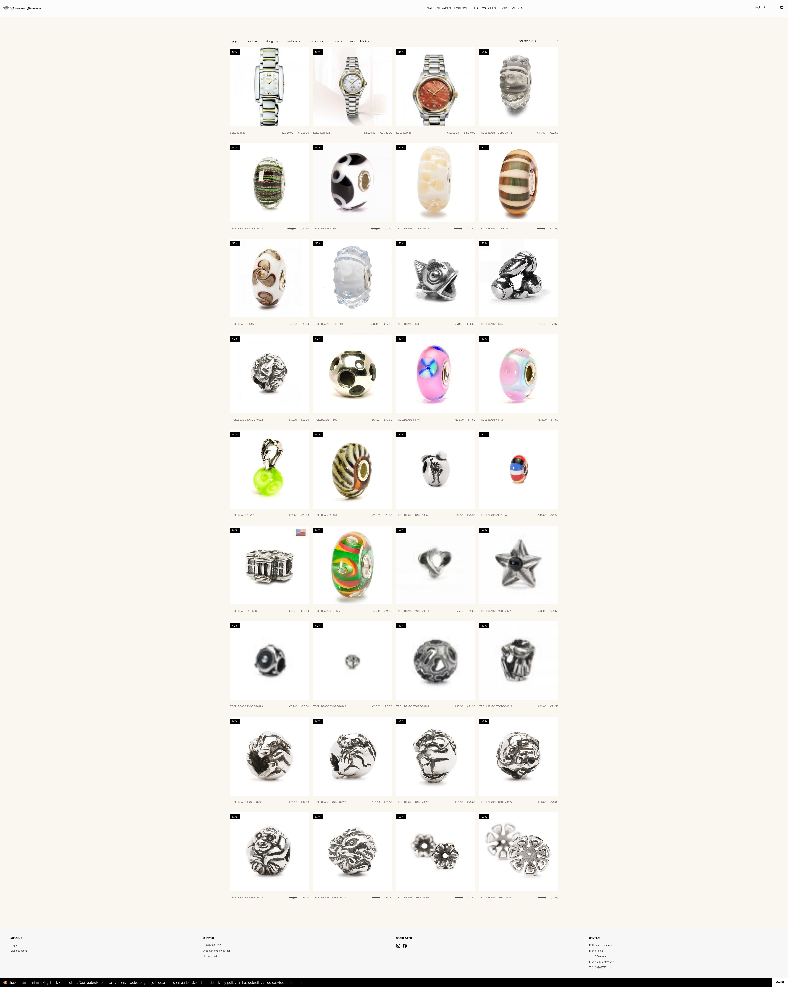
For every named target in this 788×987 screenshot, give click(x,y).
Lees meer (294, 982)
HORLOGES (462, 8)
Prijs (235, 41)
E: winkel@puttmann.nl (602, 961)
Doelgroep (272, 41)
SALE (430, 8)
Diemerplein (596, 950)
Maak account (18, 950)
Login (758, 7)
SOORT (504, 8)
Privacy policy (211, 956)
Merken (252, 41)
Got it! (780, 982)
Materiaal (292, 41)
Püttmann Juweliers (600, 945)
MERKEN (517, 8)
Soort (337, 41)
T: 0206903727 (212, 945)
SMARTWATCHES (484, 8)
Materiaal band (316, 41)
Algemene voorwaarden (217, 950)
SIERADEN (444, 8)
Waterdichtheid (358, 41)
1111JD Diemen (597, 956)
